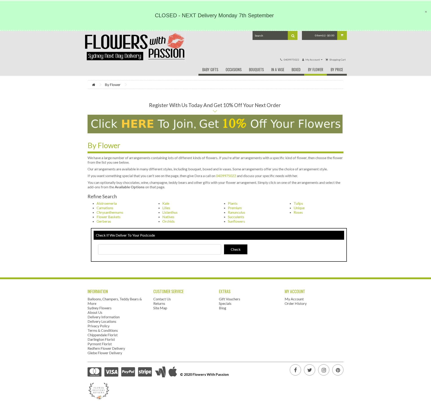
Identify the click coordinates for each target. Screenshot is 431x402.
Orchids (168, 221)
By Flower (315, 69)
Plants (232, 203)
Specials (225, 303)
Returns (159, 303)
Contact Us (162, 299)
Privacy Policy (99, 326)
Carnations (105, 208)
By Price (337, 69)
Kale (165, 203)
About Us (95, 312)
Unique (299, 208)
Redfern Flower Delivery (106, 348)
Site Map (160, 308)
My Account (294, 299)
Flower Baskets (109, 217)
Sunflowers (236, 221)
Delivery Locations (102, 321)
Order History (296, 303)
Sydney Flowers (100, 308)
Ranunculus (236, 212)
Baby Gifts (210, 69)
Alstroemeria (107, 203)
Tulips (298, 203)
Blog (222, 308)
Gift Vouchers (229, 299)
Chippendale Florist (103, 335)
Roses (298, 212)
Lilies (166, 208)
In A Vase (277, 69)
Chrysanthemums (110, 212)
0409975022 (291, 59)
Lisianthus (170, 212)
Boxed (296, 69)
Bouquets (256, 69)
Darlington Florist (101, 339)
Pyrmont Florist (100, 344)
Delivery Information (104, 317)
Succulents (236, 217)
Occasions (234, 69)
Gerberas (104, 221)
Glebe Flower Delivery (105, 353)
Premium (235, 208)
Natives (168, 217)
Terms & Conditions (103, 330)
